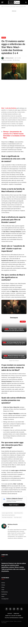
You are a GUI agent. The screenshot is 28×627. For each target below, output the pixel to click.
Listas (3, 37)
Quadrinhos (4, 594)
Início (2, 6)
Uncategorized (4, 598)
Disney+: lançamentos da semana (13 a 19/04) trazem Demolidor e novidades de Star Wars (14, 135)
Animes (3, 582)
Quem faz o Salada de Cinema (13, 615)
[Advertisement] (14, 24)
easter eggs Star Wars (7, 512)
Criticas (3, 585)
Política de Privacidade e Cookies (14, 617)
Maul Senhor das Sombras (8, 515)
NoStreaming (4, 591)
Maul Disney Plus (18, 512)
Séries (2, 596)
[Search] (26, 2)
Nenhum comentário (7, 60)
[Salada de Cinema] (14, 2)
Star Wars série (17, 517)
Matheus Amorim (9, 58)
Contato (9, 613)
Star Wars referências (7, 517)
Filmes (2, 587)
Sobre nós (16, 613)
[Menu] (2, 2)
